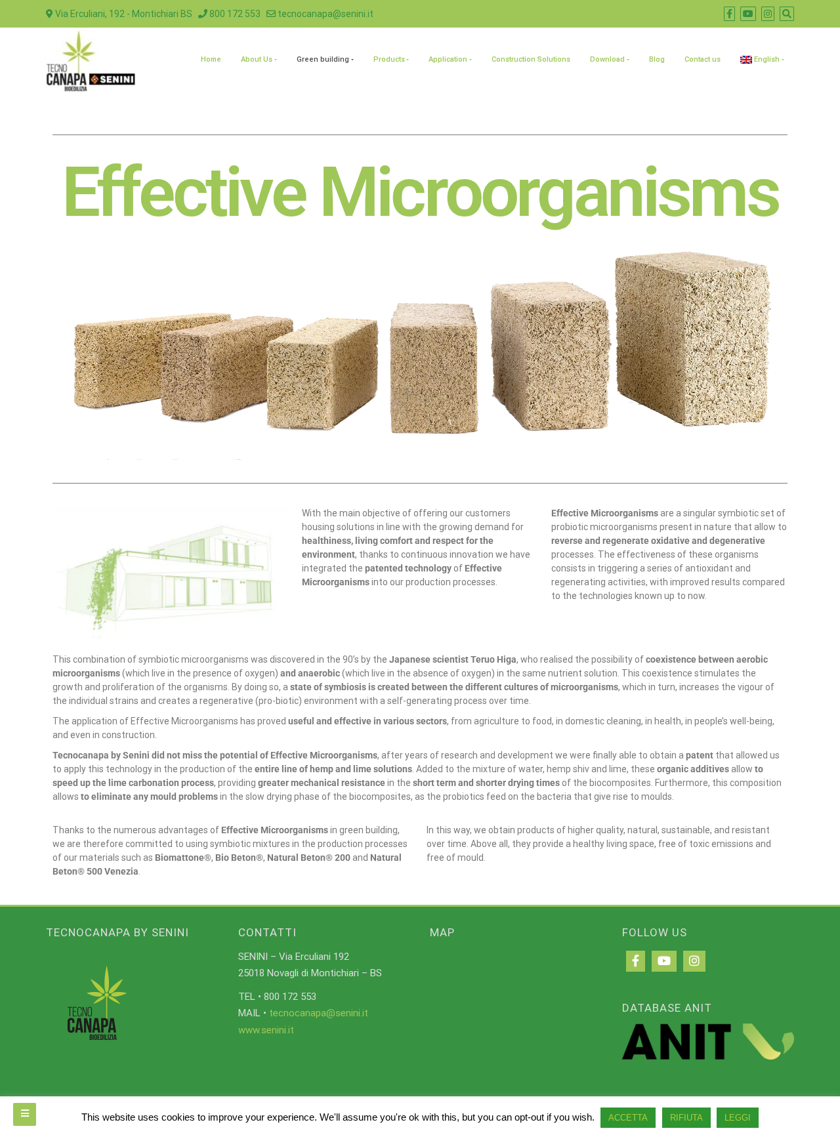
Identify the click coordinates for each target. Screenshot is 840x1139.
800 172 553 (234, 14)
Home (211, 59)
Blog (657, 59)
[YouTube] (664, 961)
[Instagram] (694, 961)
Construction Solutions (531, 59)
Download (607, 59)
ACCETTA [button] (628, 1118)
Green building (323, 59)
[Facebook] (635, 961)
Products (389, 59)
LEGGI (737, 1118)
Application (448, 59)
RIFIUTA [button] (686, 1118)
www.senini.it (266, 1030)
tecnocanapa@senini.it (324, 14)
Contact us (702, 59)
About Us (256, 59)
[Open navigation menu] (24, 1114)
